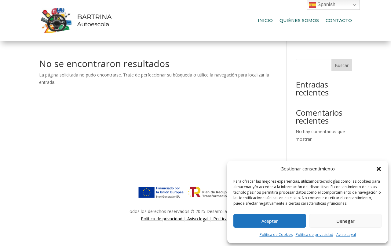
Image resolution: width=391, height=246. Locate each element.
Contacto (339, 20)
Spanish (325, 4)
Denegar (345, 221)
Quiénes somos (299, 20)
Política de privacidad (314, 234)
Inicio (265, 20)
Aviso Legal (346, 234)
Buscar (342, 65)
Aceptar (269, 221)
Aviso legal (197, 219)
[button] (379, 169)
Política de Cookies (276, 234)
